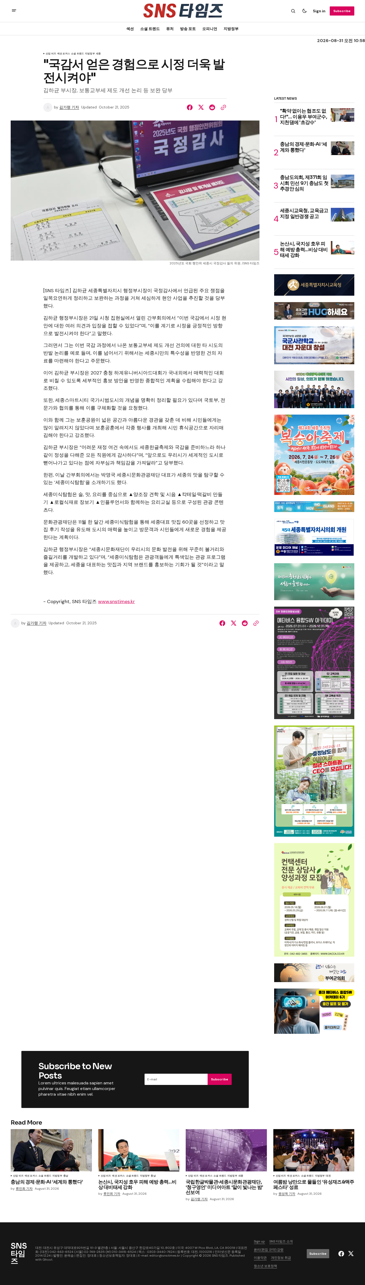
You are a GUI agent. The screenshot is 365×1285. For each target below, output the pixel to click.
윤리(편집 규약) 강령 (269, 1250)
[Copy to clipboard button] (222, 107)
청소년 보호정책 (265, 1266)
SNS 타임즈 (220, 1255)
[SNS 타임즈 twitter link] (350, 1253)
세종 (98, 53)
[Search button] (293, 11)
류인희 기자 (24, 1188)
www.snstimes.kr (116, 601)
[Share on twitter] (201, 107)
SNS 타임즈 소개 (281, 1241)
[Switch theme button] (304, 11)
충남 (65, 1176)
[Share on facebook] (190, 107)
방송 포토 (188, 28)
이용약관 (260, 1258)
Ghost (47, 1259)
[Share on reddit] (212, 107)
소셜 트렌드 (150, 28)
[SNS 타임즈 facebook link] (342, 1253)
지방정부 (231, 28)
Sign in (319, 11)
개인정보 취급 (281, 1258)
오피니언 (209, 28)
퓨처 (170, 28)
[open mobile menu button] (14, 11)
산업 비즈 (51, 53)
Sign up (259, 1241)
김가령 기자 (69, 107)
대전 (328, 1176)
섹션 (130, 28)
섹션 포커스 (63, 53)
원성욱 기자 (286, 1194)
